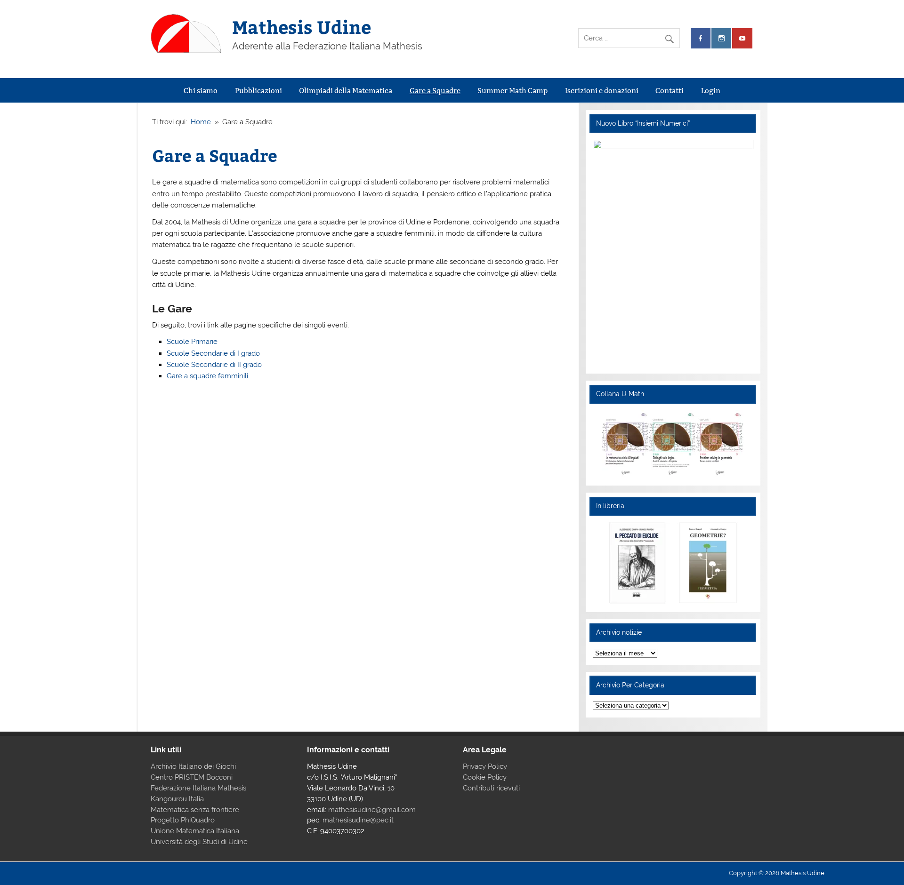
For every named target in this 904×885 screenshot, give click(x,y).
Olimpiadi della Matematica (345, 90)
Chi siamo (201, 90)
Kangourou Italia (177, 799)
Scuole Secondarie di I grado (213, 353)
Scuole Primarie (192, 341)
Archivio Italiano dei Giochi (193, 766)
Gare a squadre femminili (207, 376)
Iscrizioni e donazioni (601, 90)
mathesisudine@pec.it (358, 820)
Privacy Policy (485, 766)
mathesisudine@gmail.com (372, 809)
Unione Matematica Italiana (195, 831)
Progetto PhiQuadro (183, 820)
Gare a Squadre (435, 90)
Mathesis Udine (301, 27)
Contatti (669, 90)
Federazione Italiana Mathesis (198, 788)
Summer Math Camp (512, 90)
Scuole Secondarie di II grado (214, 364)
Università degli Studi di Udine (199, 841)
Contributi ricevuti (491, 788)
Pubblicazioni (258, 90)
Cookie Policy (485, 777)
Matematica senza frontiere (195, 809)
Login (710, 90)
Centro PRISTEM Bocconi (192, 777)
